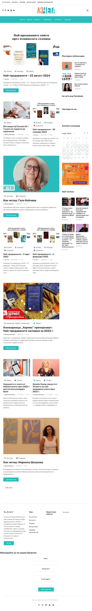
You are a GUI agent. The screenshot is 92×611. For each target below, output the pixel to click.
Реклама (22, 2)
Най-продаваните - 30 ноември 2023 (44, 130)
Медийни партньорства (45, 2)
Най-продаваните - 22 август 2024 (26, 75)
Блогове (68, 20)
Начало (22, 20)
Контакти (15, 2)
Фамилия (46, 569)
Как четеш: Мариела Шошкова (23, 462)
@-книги (58, 20)
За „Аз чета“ (6, 2)
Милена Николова (10, 134)
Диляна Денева (9, 204)
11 (64, 150)
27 (68, 142)
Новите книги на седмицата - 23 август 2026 (80, 75)
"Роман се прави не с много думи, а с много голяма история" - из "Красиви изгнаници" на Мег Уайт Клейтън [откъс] (68, 240)
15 (79, 150)
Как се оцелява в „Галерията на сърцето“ (81, 64)
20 (71, 154)
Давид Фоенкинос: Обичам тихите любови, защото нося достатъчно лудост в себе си (82, 238)
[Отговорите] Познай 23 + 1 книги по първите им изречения (16, 129)
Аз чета (7, 79)
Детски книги (31, 2)
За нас (9, 543)
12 (68, 150)
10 (87, 146)
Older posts (8, 487)
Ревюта (29, 20)
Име (46, 558)
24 (87, 154)
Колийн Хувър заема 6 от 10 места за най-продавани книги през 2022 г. (45, 388)
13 (71, 150)
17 (87, 150)
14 (75, 150)
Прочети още (11, 90)
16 (83, 150)
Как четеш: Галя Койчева (19, 200)
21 (75, 154)
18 (64, 154)
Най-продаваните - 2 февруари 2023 (43, 255)
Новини (37, 20)
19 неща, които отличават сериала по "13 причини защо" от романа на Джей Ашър (68, 212)
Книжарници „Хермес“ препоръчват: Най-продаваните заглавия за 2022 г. (28, 329)
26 (68, 157)
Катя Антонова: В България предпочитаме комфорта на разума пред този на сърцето (82, 212)
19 (68, 154)
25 (64, 157)
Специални (47, 20)
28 (71, 142)
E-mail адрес (46, 579)
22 (79, 154)
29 (75, 142)
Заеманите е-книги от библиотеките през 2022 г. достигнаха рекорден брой (16, 388)
